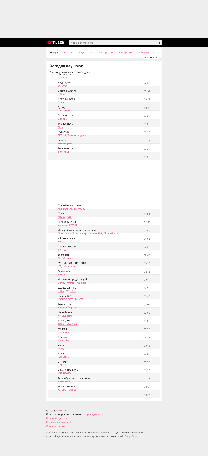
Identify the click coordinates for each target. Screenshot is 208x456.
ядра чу (62, 225)
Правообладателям (57, 418)
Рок (72, 52)
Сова (61, 102)
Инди (81, 52)
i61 (59, 266)
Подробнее (131, 436)
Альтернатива (106, 52)
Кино (61, 290)
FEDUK (62, 135)
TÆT (73, 290)
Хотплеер (61, 410)
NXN (60, 126)
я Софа (62, 94)
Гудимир (81, 282)
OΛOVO (62, 85)
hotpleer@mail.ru (93, 414)
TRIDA (61, 274)
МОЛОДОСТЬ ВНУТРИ (71, 299)
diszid (70, 258)
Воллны (62, 118)
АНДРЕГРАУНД (67, 389)
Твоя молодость (77, 135)
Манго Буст (65, 340)
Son (60, 151)
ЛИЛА (61, 258)
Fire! (66, 151)
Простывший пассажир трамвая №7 (80, 233)
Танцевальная (145, 52)
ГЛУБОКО (63, 356)
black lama (64, 332)
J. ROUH (62, 77)
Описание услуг (55, 426)
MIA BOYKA (65, 373)
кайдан (62, 348)
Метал (91, 52)
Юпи (69, 216)
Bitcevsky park (112, 233)
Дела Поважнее (67, 323)
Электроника (126, 52)
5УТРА (62, 249)
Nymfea (69, 282)
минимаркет (65, 143)
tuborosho (69, 266)
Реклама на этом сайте (60, 422)
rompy (61, 216)
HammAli (63, 208)
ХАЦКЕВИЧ (65, 315)
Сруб (61, 282)
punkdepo (64, 110)
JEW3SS (73, 225)
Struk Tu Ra (64, 381)
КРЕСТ (62, 365)
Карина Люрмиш (68, 307)
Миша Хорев (77, 208)
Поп (64, 52)
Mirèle (61, 241)
